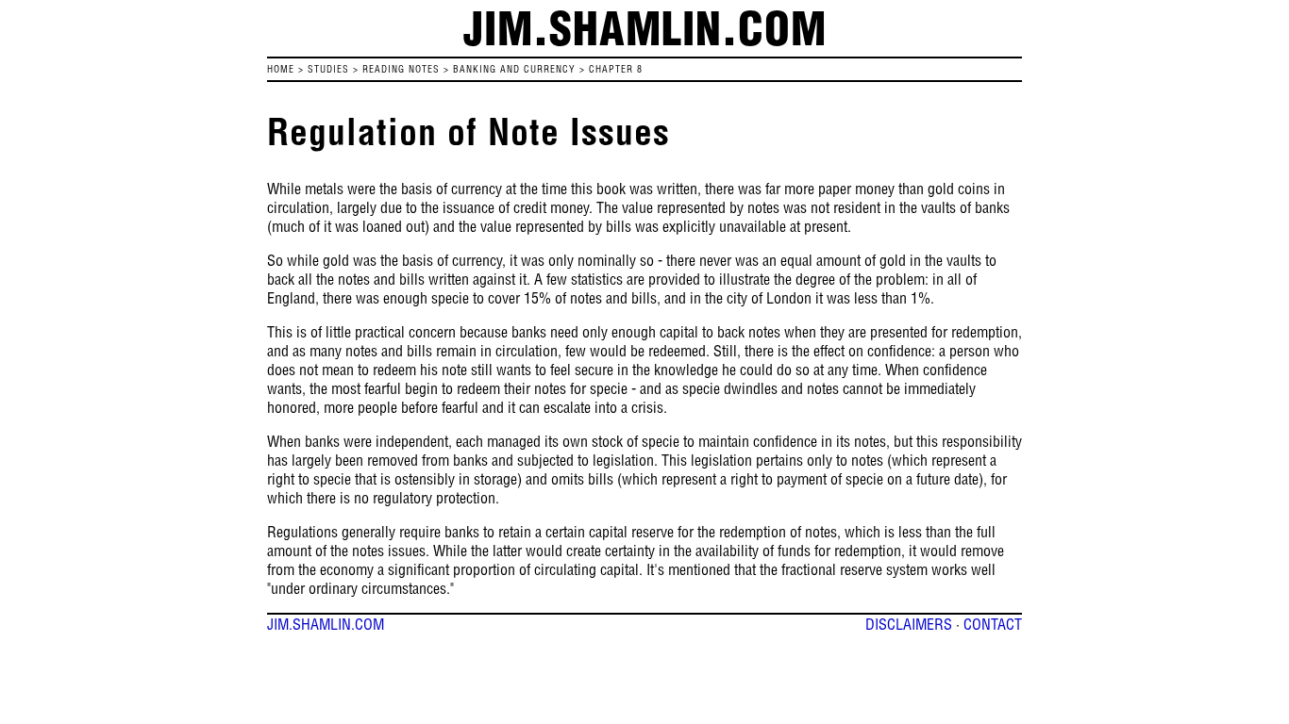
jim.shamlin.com (645, 28)
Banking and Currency (514, 69)
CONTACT (992, 624)
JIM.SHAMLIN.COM (325, 624)
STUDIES (328, 69)
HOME (280, 69)
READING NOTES (401, 69)
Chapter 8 (616, 69)
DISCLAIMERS (908, 624)
